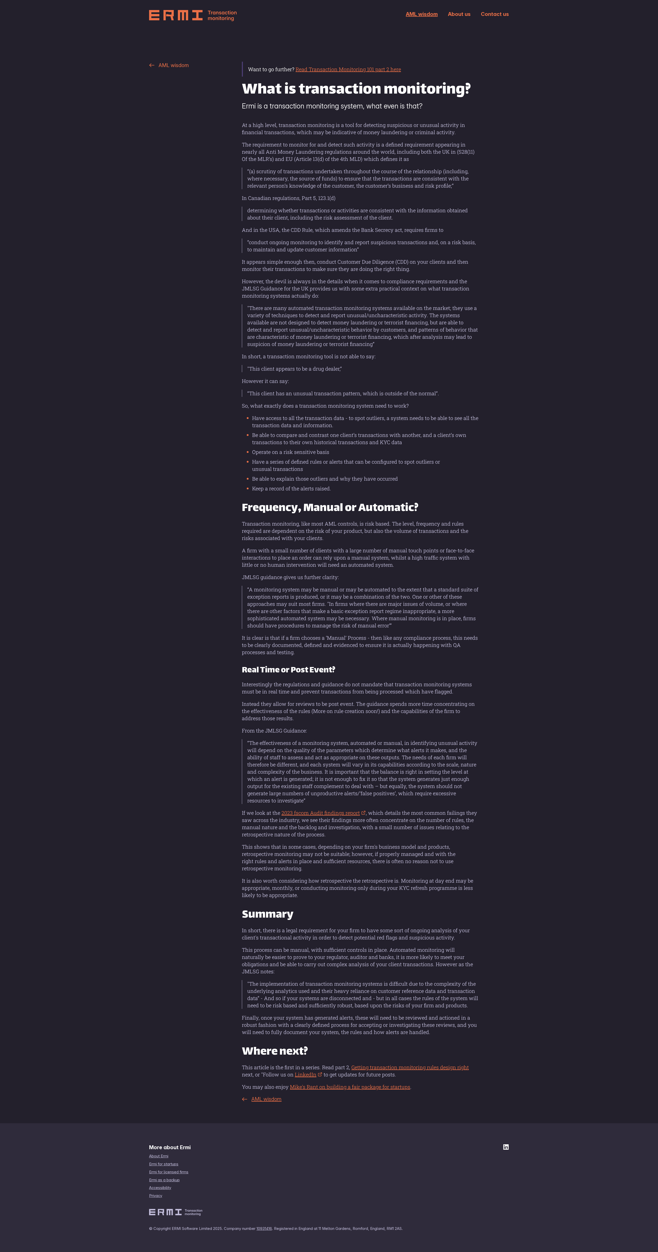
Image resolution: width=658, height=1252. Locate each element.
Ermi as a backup (164, 1180)
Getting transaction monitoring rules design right (410, 1067)
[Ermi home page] (193, 15)
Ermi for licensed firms (168, 1172)
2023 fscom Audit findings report (320, 812)
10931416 (264, 1228)
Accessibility (160, 1187)
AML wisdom (422, 14)
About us (459, 14)
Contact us (495, 14)
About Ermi (158, 1156)
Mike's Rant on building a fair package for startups (350, 1086)
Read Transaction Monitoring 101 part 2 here (348, 69)
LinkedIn (305, 1074)
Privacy (155, 1195)
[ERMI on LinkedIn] (506, 1148)
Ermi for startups (163, 1164)
